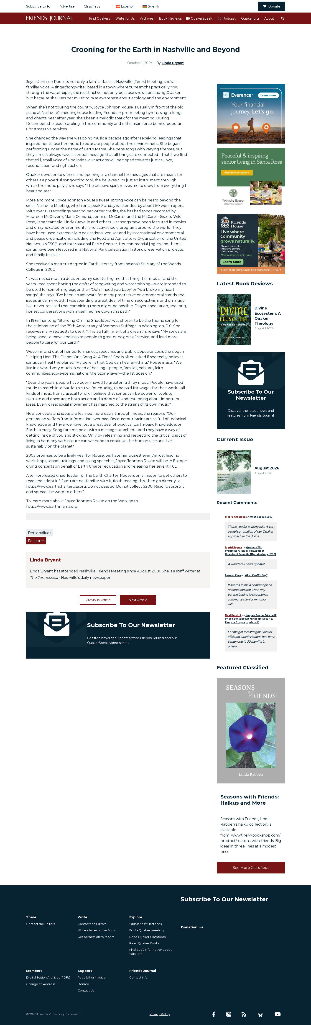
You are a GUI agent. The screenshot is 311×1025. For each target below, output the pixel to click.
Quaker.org (250, 18)
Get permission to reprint (96, 937)
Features (36, 541)
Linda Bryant (173, 63)
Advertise (67, 6)
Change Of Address (40, 984)
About (269, 18)
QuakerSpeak (201, 18)
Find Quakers (99, 18)
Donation (189, 927)
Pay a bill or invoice (92, 977)
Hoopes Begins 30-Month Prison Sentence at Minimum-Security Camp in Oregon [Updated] (251, 618)
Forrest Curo (233, 575)
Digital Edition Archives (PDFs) (48, 977)
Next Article (138, 600)
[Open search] (282, 18)
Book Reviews (170, 18)
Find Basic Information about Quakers (150, 951)
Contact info (138, 977)
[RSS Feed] (244, 1014)
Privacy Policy (160, 1014)
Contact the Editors (40, 924)
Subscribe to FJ (38, 6)
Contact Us (86, 990)
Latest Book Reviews (245, 284)
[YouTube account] (278, 1014)
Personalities (39, 533)
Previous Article (98, 600)
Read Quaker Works (144, 943)
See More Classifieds (251, 867)
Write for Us (125, 18)
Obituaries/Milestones (145, 924)
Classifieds (92, 6)
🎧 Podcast (227, 18)
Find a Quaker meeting (146, 930)
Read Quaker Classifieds (147, 937)
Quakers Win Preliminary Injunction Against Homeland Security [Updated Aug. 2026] (250, 551)
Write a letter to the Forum (97, 930)
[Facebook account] (214, 1014)
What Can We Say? (261, 516)
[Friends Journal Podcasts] (228, 1014)
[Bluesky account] (260, 1014)
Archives (146, 18)
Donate (274, 6)
